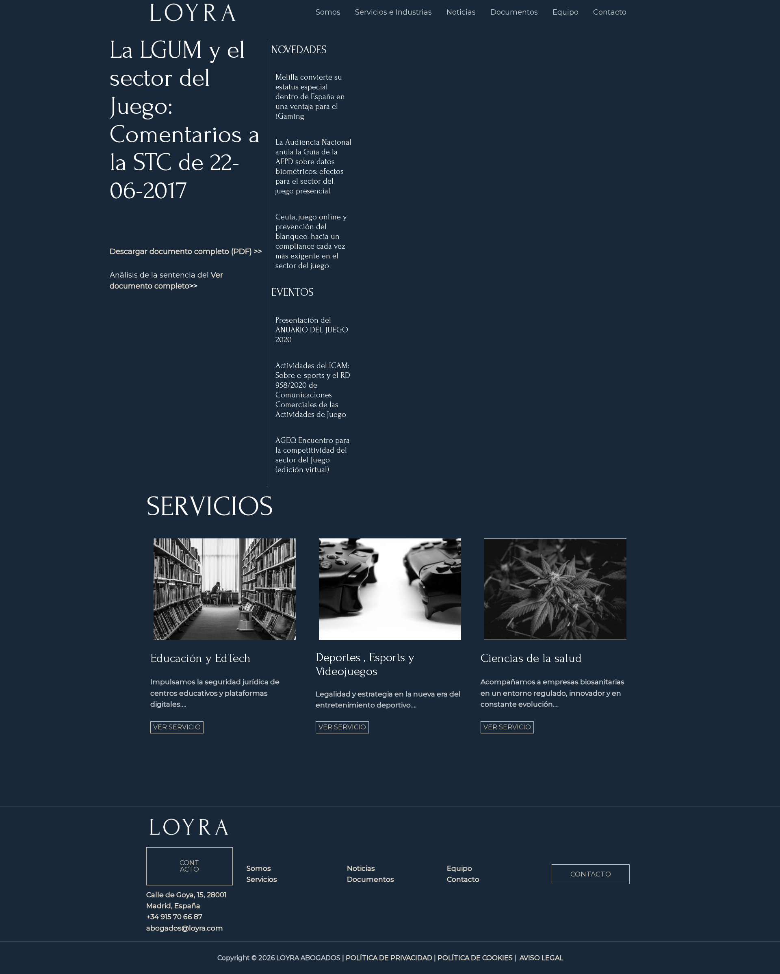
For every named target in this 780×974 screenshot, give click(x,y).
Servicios (262, 879)
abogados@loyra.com (184, 928)
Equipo (459, 868)
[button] (591, 874)
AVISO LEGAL (541, 958)
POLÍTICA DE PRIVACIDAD (389, 958)
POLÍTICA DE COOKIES (475, 958)
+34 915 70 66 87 (174, 917)
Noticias (361, 868)
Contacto (463, 879)
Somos (259, 868)
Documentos (370, 879)
